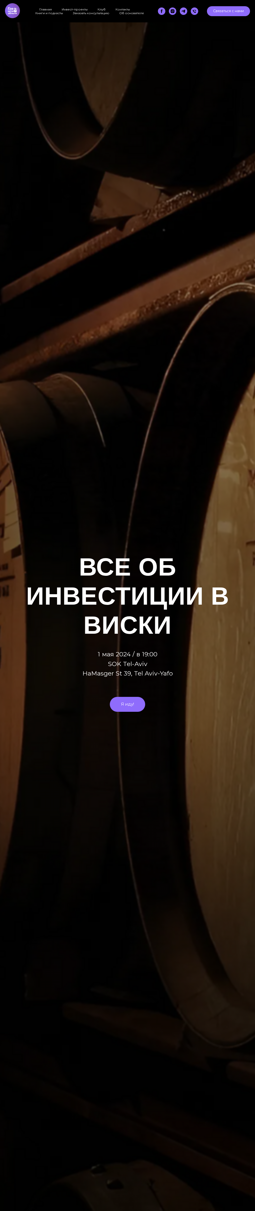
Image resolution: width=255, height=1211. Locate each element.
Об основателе (131, 13)
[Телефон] (194, 11)
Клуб (102, 9)
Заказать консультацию (91, 13)
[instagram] (172, 11)
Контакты (123, 9)
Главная (45, 9)
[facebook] (161, 11)
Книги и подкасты (49, 13)
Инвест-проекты (75, 9)
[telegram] (183, 11)
